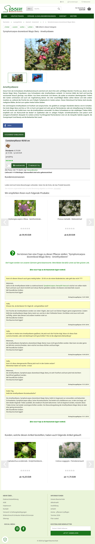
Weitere (73, 16)
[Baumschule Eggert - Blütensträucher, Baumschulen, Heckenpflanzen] (13, 9)
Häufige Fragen (17, 16)
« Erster (6, 27)
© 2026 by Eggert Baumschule (47, 541)
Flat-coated (55, 518)
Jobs (5, 16)
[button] (13, 125)
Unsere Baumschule (58, 499)
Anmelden (57, 188)
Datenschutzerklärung (10, 499)
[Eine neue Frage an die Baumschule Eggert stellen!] (47, 270)
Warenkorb (20, 165)
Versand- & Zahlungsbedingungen (41, 16)
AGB (4, 502)
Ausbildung (54, 506)
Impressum (7, 506)
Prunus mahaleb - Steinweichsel (70, 219)
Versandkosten (32, 170)
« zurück (15, 27)
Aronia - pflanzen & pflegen (60, 512)
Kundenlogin (73, 2)
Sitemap (6, 518)
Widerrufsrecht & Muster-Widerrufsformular (18, 515)
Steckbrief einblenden (14, 135)
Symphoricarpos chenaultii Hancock (56, 286)
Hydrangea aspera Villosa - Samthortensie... (25, 219)
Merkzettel (86, 2)
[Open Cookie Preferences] (5, 539)
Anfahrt (53, 509)
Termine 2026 (55, 515)
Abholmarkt (55, 502)
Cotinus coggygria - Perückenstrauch (70, 461)
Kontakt (62, 16)
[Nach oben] (88, 540)
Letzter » (31, 27)
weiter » (22, 27)
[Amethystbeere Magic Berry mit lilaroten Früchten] (47, 53)
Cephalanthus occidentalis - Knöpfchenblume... (25, 461)
